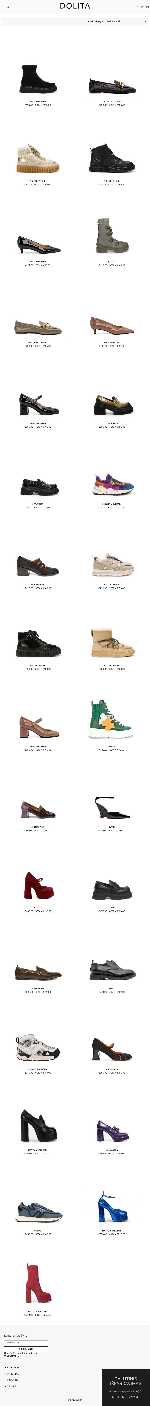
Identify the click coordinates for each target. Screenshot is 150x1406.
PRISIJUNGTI (26, 1349)
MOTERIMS (119, 1397)
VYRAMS (133, 1397)
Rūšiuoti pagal (95, 21)
